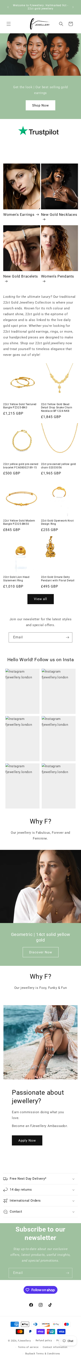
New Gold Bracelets (20, 276)
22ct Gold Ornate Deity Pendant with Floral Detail (58, 579)
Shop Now (40, 105)
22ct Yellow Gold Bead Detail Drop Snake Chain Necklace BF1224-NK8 (56, 407)
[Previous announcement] (8, 7)
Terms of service (28, 1347)
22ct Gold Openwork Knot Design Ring (57, 522)
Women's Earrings (19, 214)
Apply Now (27, 1140)
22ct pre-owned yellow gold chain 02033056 (58, 466)
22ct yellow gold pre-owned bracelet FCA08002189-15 (20, 466)
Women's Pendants (57, 276)
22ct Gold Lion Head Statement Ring (16, 579)
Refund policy (44, 1340)
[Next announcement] (73, 7)
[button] (8, 24)
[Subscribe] (67, 637)
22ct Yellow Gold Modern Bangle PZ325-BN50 (19, 522)
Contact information (55, 1347)
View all (40, 599)
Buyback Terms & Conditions (42, 1353)
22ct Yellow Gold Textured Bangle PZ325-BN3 (20, 406)
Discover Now (40, 952)
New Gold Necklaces (59, 214)
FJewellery (24, 1340)
